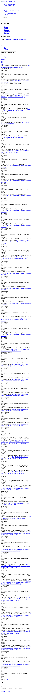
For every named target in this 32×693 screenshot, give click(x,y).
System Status (22, 39)
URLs (9, 691)
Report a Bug (8, 39)
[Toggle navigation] (1, 45)
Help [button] (5, 8)
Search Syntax (7, 10)
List (2, 64)
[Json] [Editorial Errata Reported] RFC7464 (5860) (15, 136)
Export (5, 57)
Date (5, 48)
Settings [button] (6, 11)
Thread (6, 49)
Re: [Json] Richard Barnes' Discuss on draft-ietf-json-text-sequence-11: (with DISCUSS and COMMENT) (16, 488)
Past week (6, 30)
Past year (6, 33)
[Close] (1, 686)
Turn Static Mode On (12, 13)
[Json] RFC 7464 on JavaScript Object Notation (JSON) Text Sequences (15, 151)
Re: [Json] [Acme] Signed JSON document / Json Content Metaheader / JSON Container (15, 242)
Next (8, 679)
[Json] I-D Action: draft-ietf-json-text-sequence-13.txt (16, 517)
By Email (15, 39)
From (2, 61)
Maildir (6, 691)
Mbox (2, 691)
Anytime (6, 27)
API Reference (15, 10)
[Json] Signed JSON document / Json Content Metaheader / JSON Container (15, 350)
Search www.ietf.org (9, 4)
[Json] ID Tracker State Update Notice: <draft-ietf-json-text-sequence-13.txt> (14, 365)
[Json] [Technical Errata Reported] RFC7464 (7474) (16, 66)
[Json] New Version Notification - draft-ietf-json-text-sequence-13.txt (15, 503)
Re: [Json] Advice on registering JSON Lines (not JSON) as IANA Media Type (15, 81)
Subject (3, 59)
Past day (6, 28)
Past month (7, 31)
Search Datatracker (9, 5)
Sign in (6, 14)
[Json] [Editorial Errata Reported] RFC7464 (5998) (15, 109)
